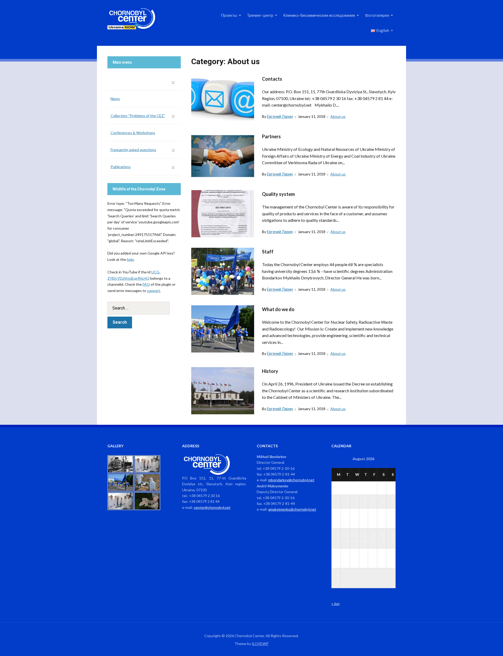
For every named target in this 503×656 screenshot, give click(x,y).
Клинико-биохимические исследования (319, 15)
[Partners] (222, 155)
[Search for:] (144, 308)
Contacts (272, 79)
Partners (271, 136)
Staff (268, 252)
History (270, 371)
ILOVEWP (260, 643)
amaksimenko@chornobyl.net (292, 509)
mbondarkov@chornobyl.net (291, 480)
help (130, 259)
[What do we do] (222, 328)
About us (338, 116)
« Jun (335, 603)
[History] (222, 390)
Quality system (278, 194)
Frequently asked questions (133, 149)
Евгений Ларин (280, 116)
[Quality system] (222, 213)
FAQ (146, 284)
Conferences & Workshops (133, 132)
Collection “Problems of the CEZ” (138, 115)
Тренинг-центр (260, 15)
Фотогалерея (377, 15)
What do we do (278, 309)
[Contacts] (222, 97)
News (115, 98)
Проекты (229, 15)
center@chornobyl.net (212, 507)
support (153, 290)
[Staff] (222, 270)
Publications (121, 166)
